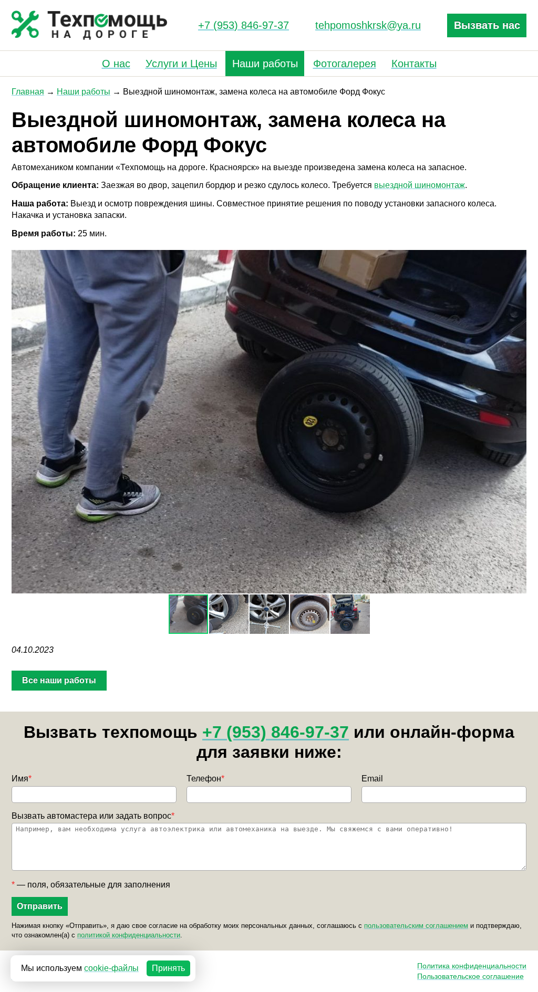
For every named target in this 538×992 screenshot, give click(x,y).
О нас (116, 63)
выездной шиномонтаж (419, 185)
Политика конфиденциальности (471, 966)
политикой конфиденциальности (128, 935)
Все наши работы (59, 680)
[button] (517, 259)
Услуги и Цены (181, 63)
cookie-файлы (111, 968)
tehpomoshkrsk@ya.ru (368, 25)
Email (372, 778)
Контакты (414, 63)
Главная (28, 91)
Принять (168, 968)
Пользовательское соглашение (470, 976)
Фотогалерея (344, 63)
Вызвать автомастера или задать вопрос (93, 815)
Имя (22, 778)
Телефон (205, 778)
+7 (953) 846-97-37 (243, 25)
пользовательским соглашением (416, 926)
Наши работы (265, 63)
